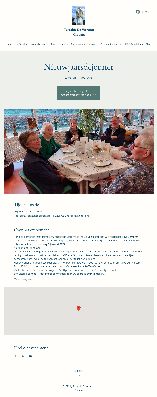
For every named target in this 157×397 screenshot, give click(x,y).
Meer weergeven (23, 279)
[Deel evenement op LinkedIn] (30, 356)
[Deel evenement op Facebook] (15, 356)
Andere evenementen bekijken (78, 94)
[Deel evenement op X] (22, 356)
